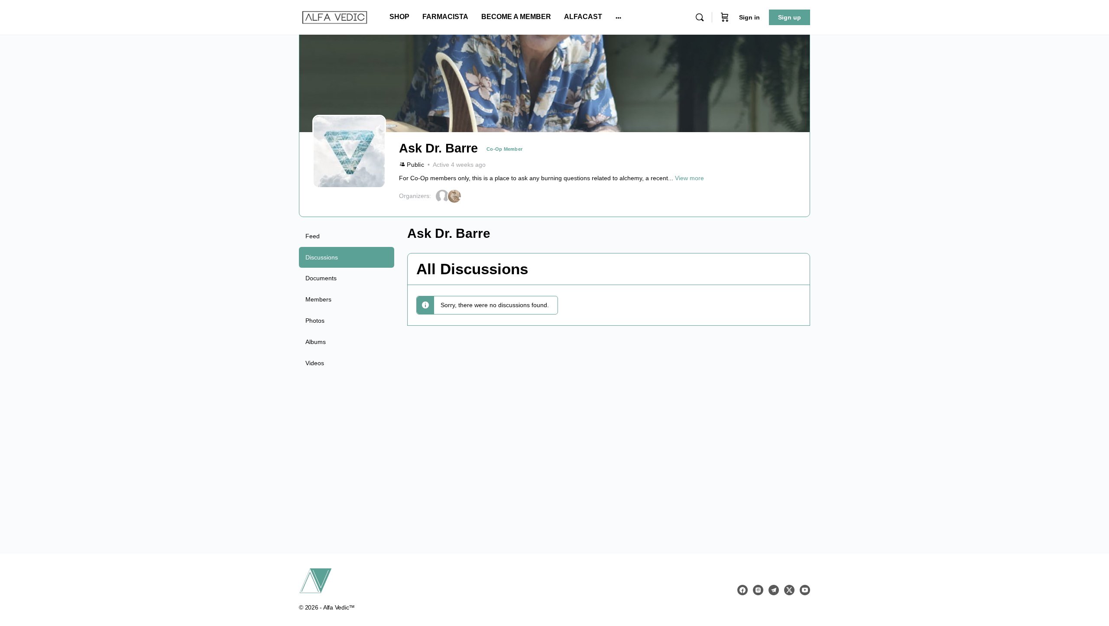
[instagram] (758, 590)
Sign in (749, 17)
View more (689, 178)
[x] (789, 590)
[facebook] (742, 590)
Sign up (789, 17)
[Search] (699, 17)
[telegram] (774, 590)
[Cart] (724, 17)
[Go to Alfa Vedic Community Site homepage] (334, 16)
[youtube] (805, 590)
